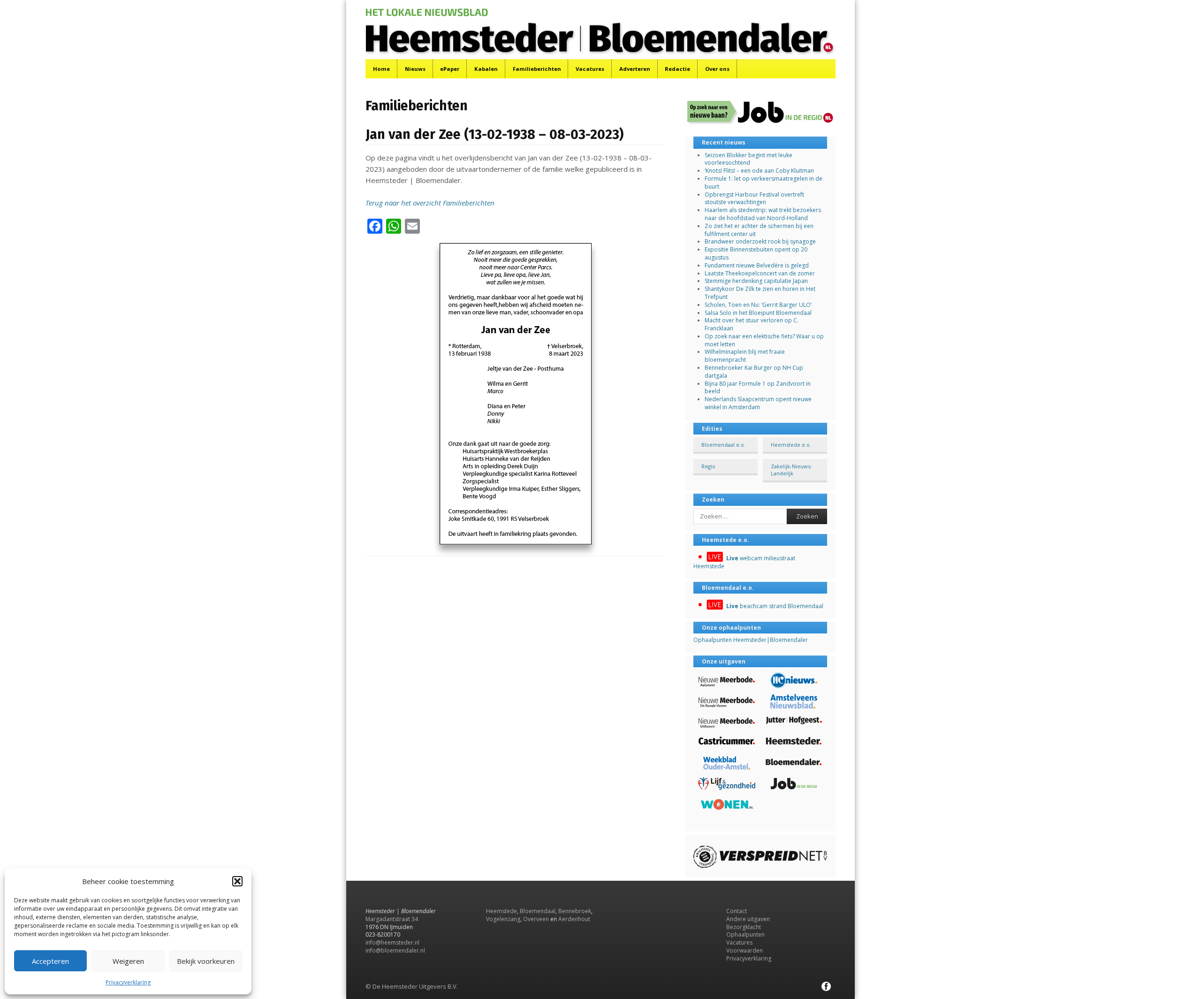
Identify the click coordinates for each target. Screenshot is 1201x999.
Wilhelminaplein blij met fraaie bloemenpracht (745, 356)
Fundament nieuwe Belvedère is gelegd (757, 265)
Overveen (536, 919)
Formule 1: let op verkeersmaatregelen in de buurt (763, 183)
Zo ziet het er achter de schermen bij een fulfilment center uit (759, 230)
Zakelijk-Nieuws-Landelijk (791, 470)
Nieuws (415, 68)
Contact (736, 911)
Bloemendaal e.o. (723, 444)
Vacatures (590, 68)
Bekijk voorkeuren (206, 961)
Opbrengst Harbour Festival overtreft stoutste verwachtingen (754, 198)
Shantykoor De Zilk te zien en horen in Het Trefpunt (760, 293)
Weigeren (128, 961)
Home (381, 68)
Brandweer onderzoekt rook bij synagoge (760, 241)
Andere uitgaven (748, 919)
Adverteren (634, 68)
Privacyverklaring (128, 982)
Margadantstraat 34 (391, 919)
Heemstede (501, 911)
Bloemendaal (537, 911)
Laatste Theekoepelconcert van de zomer (760, 273)
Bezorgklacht (743, 927)
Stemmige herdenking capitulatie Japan (756, 281)
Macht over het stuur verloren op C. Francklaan (751, 324)
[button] (237, 881)
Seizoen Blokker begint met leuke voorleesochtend (748, 159)
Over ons (717, 68)
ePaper (449, 68)
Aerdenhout (574, 919)
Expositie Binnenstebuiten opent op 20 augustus (756, 253)
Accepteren (50, 961)
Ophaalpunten (745, 934)
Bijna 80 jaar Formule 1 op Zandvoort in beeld (758, 388)
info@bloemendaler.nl (395, 950)
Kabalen (486, 68)
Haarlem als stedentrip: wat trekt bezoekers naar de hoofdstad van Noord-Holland (763, 214)
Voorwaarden (744, 950)
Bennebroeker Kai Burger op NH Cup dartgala (754, 372)
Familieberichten (537, 68)
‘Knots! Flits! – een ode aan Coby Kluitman (759, 171)
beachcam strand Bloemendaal (774, 606)
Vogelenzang (503, 919)
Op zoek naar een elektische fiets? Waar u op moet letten (764, 340)
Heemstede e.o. (791, 444)
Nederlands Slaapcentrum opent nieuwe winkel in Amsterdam (758, 403)
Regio (708, 466)
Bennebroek (574, 911)
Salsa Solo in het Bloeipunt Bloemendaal (758, 313)
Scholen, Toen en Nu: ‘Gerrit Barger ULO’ (758, 305)
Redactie (677, 68)
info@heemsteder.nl (392, 942)
